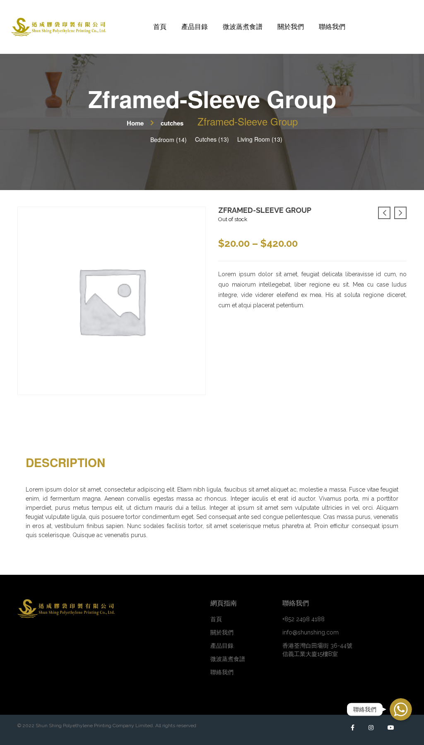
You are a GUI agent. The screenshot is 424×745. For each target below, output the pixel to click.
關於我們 (222, 632)
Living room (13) (259, 139)
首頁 (216, 619)
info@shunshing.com (310, 632)
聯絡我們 (222, 672)
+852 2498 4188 (303, 619)
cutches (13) (212, 139)
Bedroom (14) (168, 139)
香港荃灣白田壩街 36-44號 (317, 649)
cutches (172, 123)
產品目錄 (222, 645)
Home (135, 123)
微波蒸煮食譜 (227, 659)
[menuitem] (160, 27)
